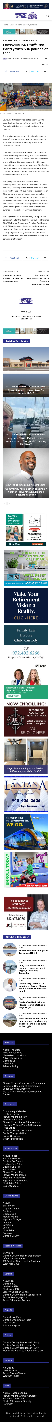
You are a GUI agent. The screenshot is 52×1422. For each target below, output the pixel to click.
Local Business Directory (16, 1088)
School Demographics (15, 1297)
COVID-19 (8, 1252)
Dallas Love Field (12, 1317)
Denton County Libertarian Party (21, 1345)
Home (5, 25)
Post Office (9, 1127)
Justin (6, 1227)
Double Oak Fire (12, 1166)
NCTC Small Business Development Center (22, 1093)
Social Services (11, 1136)
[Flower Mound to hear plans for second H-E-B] (26, 372)
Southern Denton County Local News (25, 386)
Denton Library (11, 1114)
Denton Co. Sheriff (13, 1161)
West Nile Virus (11, 1263)
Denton (7, 1211)
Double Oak (9, 1213)
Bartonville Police (12, 1158)
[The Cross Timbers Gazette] (26, 15)
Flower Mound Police (14, 1174)
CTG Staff (14, 58)
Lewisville (8, 1224)
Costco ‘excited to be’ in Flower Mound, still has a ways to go (32, 1005)
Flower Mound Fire (13, 1172)
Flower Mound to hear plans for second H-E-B (26, 392)
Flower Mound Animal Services (20, 1395)
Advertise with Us (12, 1058)
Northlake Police (12, 1183)
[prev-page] (4, 503)
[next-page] (9, 503)
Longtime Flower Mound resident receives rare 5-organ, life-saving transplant (26, 441)
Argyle (6, 1202)
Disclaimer (8, 1063)
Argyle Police (10, 1155)
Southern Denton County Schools (23, 25)
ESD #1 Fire (9, 1169)
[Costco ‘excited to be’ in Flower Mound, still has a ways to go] (10, 1003)
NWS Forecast (10, 1370)
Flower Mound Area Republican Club (23, 1350)
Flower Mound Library (15, 1116)
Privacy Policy (10, 1066)
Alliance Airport (11, 1325)
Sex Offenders (10, 1185)
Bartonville (9, 1205)
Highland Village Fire (14, 1177)
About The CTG (11, 1049)
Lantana (7, 1222)
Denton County (11, 1235)
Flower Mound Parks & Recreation (21, 1122)
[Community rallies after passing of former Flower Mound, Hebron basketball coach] (26, 473)
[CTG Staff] (5, 58)
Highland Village (12, 1219)
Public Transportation (14, 1133)
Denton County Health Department (22, 1255)
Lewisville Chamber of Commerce (21, 1086)
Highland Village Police (15, 1180)
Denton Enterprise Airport (17, 1319)
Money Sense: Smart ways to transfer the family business (13, 278)
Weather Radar (11, 1375)
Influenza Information (14, 1258)
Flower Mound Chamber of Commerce (24, 1083)
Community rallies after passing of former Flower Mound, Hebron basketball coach (26, 491)
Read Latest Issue (12, 1052)
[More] (45, 71)
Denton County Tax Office (17, 1130)
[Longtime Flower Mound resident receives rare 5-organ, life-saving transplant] (26, 422)
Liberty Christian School (16, 1291)
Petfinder (8, 1403)
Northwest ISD (11, 1289)
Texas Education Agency (16, 1300)
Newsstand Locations (14, 1055)
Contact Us (9, 1060)
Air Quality (8, 1367)
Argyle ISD (8, 1280)
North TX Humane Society (17, 1401)
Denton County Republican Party (21, 1347)
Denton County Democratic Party (21, 1342)
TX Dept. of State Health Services (21, 1261)
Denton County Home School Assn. (22, 1294)
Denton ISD (9, 1283)
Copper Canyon (11, 1208)
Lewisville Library (12, 1119)
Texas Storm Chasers (14, 1373)
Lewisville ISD (10, 1286)
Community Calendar (14, 1111)
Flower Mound (10, 1216)
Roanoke (7, 1233)
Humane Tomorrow (13, 1398)
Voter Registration (13, 1138)
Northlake (8, 1230)
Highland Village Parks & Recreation (22, 1125)
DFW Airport (10, 1322)
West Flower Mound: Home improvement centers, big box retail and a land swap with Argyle (33, 1022)
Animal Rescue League (15, 1392)
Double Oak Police (13, 1164)
